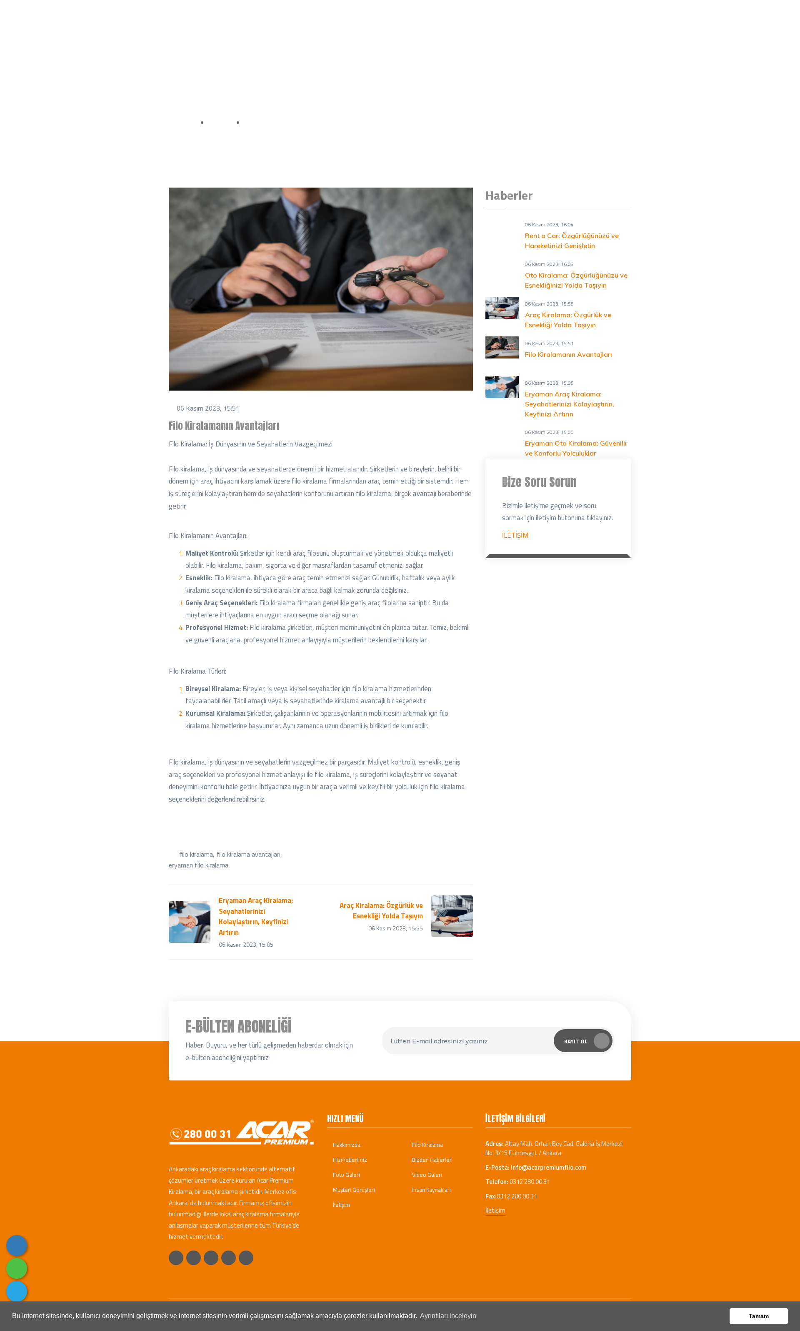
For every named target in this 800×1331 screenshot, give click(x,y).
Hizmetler (416, 43)
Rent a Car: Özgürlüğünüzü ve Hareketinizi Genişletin (572, 240)
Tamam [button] (759, 1316)
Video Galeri (426, 1175)
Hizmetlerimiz (349, 1160)
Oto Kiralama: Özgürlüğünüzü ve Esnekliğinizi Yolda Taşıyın (576, 280)
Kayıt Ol (576, 1041)
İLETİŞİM (515, 535)
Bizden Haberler (431, 1160)
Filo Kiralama (427, 1144)
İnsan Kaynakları (431, 1190)
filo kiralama (196, 854)
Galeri (501, 43)
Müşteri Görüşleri (353, 1190)
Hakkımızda (346, 1144)
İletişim (584, 43)
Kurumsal (363, 43)
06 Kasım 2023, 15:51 (208, 408)
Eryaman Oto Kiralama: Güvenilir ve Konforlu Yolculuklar (576, 448)
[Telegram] (16, 1291)
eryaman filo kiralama (198, 865)
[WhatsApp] (16, 1268)
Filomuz (464, 43)
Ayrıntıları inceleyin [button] (448, 1315)
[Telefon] (16, 1245)
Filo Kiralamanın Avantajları (568, 354)
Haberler (543, 43)
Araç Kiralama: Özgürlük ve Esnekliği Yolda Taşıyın (568, 320)
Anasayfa (183, 122)
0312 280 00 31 (282, 12)
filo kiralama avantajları (248, 854)
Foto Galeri (346, 1175)
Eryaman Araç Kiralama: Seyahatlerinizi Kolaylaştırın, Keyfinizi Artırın (569, 404)
